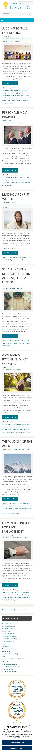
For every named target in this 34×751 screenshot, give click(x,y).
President (17, 182)
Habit (3, 592)
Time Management (13, 600)
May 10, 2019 (7, 36)
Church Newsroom (8, 634)
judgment (19, 93)
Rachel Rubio (18, 343)
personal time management (9, 595)
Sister (7, 432)
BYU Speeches (6, 623)
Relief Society (26, 343)
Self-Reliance (24, 538)
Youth (17, 513)
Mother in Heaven (20, 427)
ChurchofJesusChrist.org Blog (11, 639)
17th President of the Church (17, 175)
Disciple (28, 88)
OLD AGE (4, 508)
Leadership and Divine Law (9, 95)
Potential (10, 429)
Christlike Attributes (19, 205)
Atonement (15, 39)
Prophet (10, 508)
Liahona (30, 506)
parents (9, 98)
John (20, 90)
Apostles (12, 88)
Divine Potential (17, 370)
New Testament (16, 41)
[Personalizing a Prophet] (17, 135)
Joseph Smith (25, 90)
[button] (30, 725)
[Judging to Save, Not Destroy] (17, 52)
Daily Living (25, 449)
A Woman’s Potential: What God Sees (15, 360)
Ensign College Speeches (10, 671)
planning (23, 597)
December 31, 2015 (9, 202)
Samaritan (19, 100)
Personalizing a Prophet (8, 182)
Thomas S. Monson (7, 185)
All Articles (7, 39)
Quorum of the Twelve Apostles (20, 508)
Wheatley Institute (7, 669)
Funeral (17, 177)
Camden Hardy (14, 257)
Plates (13, 98)
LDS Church (25, 177)
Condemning (21, 88)
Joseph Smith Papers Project (11, 654)
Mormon (15, 180)
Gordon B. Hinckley (16, 506)
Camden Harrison (22, 257)
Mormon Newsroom (23, 180)
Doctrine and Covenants (8, 90)
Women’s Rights (6, 345)
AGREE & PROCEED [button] (17, 748)
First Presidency (10, 177)
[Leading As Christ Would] (17, 220)
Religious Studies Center (9, 664)
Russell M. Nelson (11, 100)
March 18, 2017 (8, 367)
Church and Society (22, 503)
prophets (17, 98)
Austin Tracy (13, 503)
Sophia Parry (13, 432)
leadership (26, 93)
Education (17, 340)
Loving (18, 95)
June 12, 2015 (7, 286)
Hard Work (8, 592)
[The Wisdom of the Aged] (17, 463)
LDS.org (4, 180)
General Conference (8, 649)
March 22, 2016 (8, 535)
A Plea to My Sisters (15, 422)
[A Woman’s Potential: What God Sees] (17, 382)
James (17, 90)
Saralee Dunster (26, 100)
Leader (4, 260)
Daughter (18, 424)
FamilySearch (6, 646)
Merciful (4, 98)
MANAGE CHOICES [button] (17, 742)
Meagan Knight (27, 592)
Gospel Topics (6, 651)
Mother (13, 427)
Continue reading (10, 83)
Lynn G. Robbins (25, 95)
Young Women (26, 432)
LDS (21, 177)
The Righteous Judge (7, 103)
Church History (17, 123)
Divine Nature (25, 424)
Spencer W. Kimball (18, 260)
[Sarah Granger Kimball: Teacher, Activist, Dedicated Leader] (17, 300)
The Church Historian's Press (11, 666)
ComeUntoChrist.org (8, 641)
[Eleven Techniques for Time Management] (17, 550)
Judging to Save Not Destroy (9, 93)
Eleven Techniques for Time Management (21, 590)
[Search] (30, 14)
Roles (21, 429)
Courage (12, 340)
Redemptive (24, 98)
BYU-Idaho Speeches (8, 628)
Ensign (29, 503)
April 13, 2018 (7, 120)
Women (19, 432)
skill (7, 600)
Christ (16, 88)
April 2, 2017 (7, 449)
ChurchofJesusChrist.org (9, 636)
